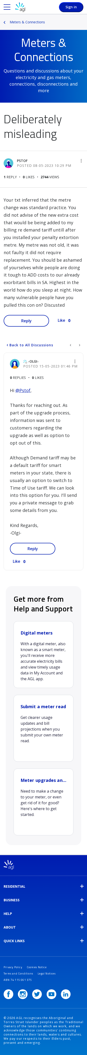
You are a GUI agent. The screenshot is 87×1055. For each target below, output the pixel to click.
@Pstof (22, 390)
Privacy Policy (13, 967)
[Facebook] (8, 994)
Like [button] (61, 320)
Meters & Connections (27, 22)
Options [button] (84, 18)
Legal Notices (47, 973)
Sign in (71, 7)
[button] (81, 160)
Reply (26, 320)
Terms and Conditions (18, 973)
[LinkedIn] (66, 994)
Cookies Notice (37, 967)
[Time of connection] (79, 345)
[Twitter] (37, 994)
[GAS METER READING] (71, 345)
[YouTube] (51, 994)
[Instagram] (23, 994)
